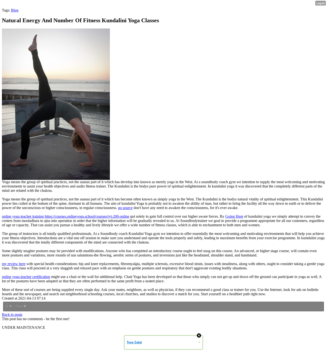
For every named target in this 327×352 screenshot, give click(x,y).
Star (19, 306)
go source (125, 208)
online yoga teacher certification (26, 277)
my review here (13, 264)
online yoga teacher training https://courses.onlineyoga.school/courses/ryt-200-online (65, 216)
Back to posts (12, 314)
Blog (14, 10)
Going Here (234, 216)
